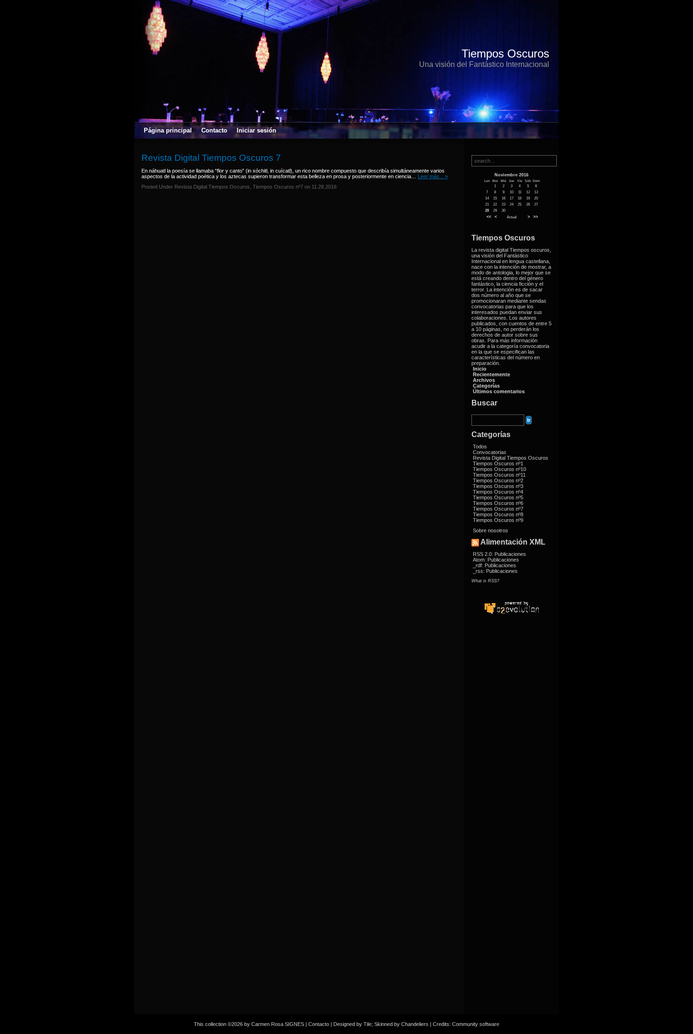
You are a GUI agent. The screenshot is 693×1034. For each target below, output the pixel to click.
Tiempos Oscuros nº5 (498, 497)
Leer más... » (433, 176)
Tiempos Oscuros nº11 (499, 475)
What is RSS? (485, 581)
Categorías (486, 386)
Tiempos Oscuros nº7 (498, 509)
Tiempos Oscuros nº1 (498, 463)
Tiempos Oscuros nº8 (498, 514)
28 (487, 210)
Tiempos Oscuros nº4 (498, 492)
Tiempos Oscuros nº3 (498, 486)
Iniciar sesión (256, 130)
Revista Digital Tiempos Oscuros (510, 458)
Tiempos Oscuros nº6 (498, 503)
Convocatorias (489, 452)
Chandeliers (415, 1024)
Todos (480, 446)
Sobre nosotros (490, 530)
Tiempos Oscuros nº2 (498, 480)
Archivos (484, 380)
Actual (512, 217)
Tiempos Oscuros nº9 (498, 520)
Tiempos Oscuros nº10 (499, 469)
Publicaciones (510, 554)
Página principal (168, 130)
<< (489, 217)
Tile (367, 1024)
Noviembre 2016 (511, 175)
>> (535, 217)
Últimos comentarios (499, 391)
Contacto (214, 130)
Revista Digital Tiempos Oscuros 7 (211, 158)
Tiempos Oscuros (505, 53)
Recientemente (491, 374)
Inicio (480, 369)
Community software (475, 1024)
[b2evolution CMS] (511, 613)
